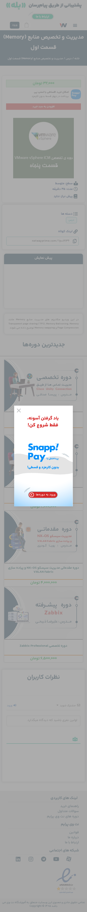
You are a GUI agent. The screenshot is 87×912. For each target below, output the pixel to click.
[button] (19, 410)
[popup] (43, 456)
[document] (43, 456)
